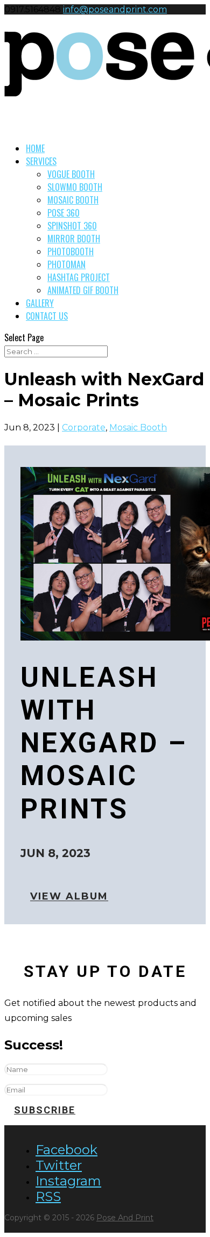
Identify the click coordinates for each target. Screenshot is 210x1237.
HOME (35, 148)
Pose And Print (124, 1217)
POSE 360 (63, 212)
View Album (69, 897)
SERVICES (41, 161)
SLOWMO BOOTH (74, 187)
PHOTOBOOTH (70, 251)
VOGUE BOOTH (71, 174)
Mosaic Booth (138, 427)
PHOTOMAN (66, 264)
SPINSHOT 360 (72, 225)
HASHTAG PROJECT (78, 277)
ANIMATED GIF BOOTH (82, 290)
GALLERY (40, 303)
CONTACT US (47, 316)
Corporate (84, 427)
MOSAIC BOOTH (73, 199)
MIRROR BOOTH (73, 238)
